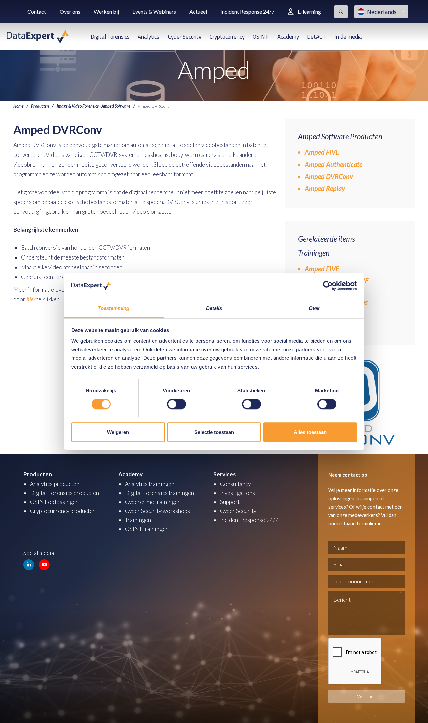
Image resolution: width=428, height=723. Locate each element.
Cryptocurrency (227, 36)
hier (30, 299)
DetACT (316, 36)
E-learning (309, 11)
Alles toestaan (310, 432)
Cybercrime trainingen (153, 501)
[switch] (176, 404)
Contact (36, 11)
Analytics (148, 36)
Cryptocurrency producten (63, 510)
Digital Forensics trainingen (159, 492)
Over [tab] (314, 308)
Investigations (237, 492)
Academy (288, 36)
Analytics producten (54, 483)
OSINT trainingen (147, 528)
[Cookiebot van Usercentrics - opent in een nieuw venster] (328, 286)
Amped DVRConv (329, 176)
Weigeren (118, 432)
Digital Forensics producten (64, 492)
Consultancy (235, 483)
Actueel (198, 11)
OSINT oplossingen (54, 501)
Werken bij (106, 11)
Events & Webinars (154, 11)
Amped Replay (325, 188)
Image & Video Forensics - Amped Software (93, 106)
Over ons (70, 11)
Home (18, 106)
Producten (40, 106)
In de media (348, 36)
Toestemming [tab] (113, 308)
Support (230, 501)
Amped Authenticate (333, 164)
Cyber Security (184, 36)
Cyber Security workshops (157, 510)
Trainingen (138, 519)
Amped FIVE (322, 152)
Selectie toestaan (214, 432)
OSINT (261, 36)
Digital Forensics (110, 36)
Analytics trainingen (149, 483)
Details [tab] (214, 308)
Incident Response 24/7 (247, 11)
